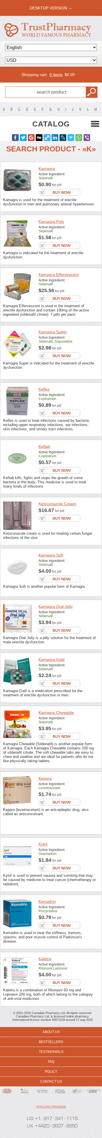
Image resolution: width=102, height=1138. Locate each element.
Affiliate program (51, 1106)
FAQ (51, 1062)
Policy (51, 1072)
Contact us (51, 1082)
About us (51, 1032)
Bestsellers (51, 1042)
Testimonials (51, 1052)
